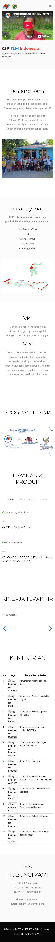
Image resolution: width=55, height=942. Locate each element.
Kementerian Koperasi (29, 761)
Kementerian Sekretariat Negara (34, 816)
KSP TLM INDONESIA (33, 934)
